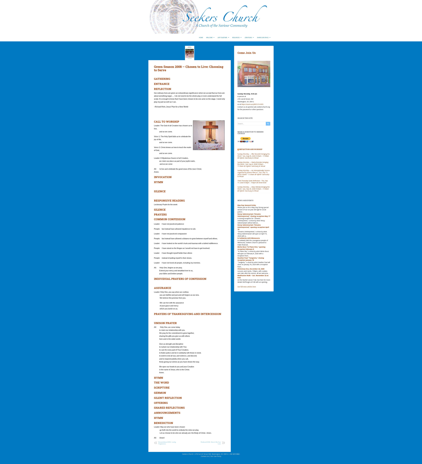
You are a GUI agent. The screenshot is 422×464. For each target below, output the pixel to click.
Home (201, 37)
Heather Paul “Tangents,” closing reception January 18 (250, 259)
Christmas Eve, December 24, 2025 (250, 269)
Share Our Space (262, 37)
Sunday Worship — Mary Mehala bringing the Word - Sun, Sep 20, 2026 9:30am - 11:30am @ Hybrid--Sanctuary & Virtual (253, 189)
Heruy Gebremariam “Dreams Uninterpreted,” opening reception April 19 (253, 227)
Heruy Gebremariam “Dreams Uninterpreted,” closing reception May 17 (253, 215)
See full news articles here (246, 287)
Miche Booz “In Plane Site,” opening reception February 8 (251, 248)
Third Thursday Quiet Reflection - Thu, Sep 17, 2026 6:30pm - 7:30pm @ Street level (252, 182)
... (242, 212)
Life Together (222, 37)
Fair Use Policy (216, 456)
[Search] (268, 124)
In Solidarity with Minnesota (248, 238)
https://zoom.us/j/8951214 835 (252, 104)
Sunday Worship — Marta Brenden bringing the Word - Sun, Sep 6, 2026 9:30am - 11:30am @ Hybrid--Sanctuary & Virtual (252, 164)
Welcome (209, 37)
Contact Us (205, 456)
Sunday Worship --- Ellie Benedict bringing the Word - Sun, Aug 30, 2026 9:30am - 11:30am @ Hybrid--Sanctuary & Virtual (253, 156)
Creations (248, 37)
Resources (235, 37)
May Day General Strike (246, 205)
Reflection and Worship (250, 149)
